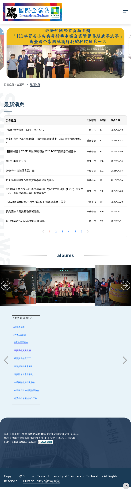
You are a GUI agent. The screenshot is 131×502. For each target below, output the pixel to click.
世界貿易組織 (20, 358)
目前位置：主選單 (14, 84)
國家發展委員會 (21, 342)
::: (4, 100)
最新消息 (35, 84)
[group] (65, 285)
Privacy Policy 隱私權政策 (41, 481)
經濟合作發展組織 (22, 398)
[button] (10, 53)
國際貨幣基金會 (21, 366)
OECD (34, 398)
